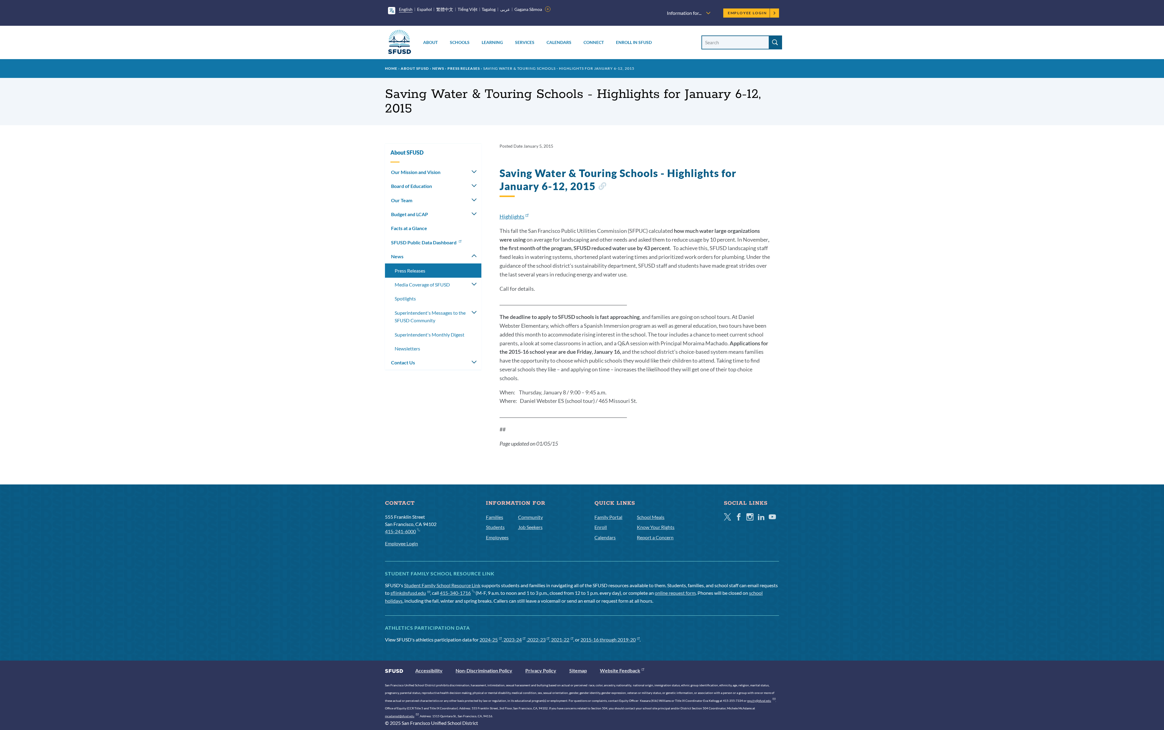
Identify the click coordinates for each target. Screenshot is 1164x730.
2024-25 (489, 639)
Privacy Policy (540, 670)
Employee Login (747, 13)
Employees (497, 537)
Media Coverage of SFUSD (422, 284)
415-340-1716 (455, 593)
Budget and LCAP (409, 214)
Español (424, 9)
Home (391, 68)
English (406, 9)
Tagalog (489, 9)
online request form (675, 593)
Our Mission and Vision (415, 172)
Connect (594, 42)
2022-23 (536, 639)
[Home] (399, 43)
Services (524, 42)
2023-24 (512, 639)
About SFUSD (415, 68)
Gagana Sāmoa (528, 9)
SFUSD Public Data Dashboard (424, 242)
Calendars (559, 42)
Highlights (512, 216)
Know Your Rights (655, 527)
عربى (505, 9)
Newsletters (407, 348)
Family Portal (608, 517)
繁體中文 (444, 9)
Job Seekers (530, 527)
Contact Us (403, 362)
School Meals (650, 517)
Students (495, 527)
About (430, 42)
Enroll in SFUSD (634, 42)
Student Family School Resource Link (442, 585)
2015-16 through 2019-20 (608, 639)
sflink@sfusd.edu (408, 593)
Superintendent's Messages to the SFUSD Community (430, 316)
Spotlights (405, 298)
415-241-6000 (400, 531)
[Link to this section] (602, 187)
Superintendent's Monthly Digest (429, 334)
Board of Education (411, 186)
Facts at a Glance (409, 228)
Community (530, 517)
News (438, 68)
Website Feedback (620, 670)
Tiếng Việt (467, 9)
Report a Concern (655, 537)
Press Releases (463, 68)
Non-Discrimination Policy (484, 670)
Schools (460, 42)
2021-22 (560, 639)
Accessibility (429, 670)
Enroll (600, 527)
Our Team (401, 200)
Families (494, 517)
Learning (492, 42)
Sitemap (578, 670)
